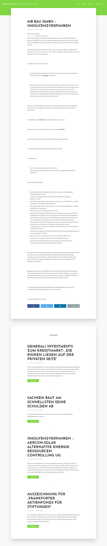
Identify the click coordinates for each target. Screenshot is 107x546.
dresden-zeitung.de (10, 4)
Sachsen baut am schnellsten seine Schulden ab (46, 402)
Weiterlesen (33, 380)
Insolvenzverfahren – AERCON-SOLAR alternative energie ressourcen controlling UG (50, 447)
